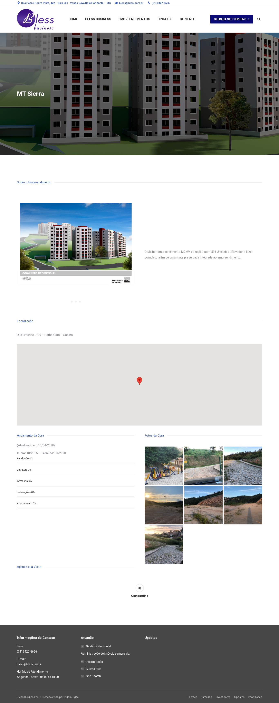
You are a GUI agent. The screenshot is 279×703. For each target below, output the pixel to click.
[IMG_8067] (164, 505)
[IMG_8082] (164, 544)
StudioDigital (71, 697)
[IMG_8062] (243, 466)
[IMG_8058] (164, 466)
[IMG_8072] (203, 505)
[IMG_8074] (243, 505)
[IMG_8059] (203, 466)
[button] (139, 381)
